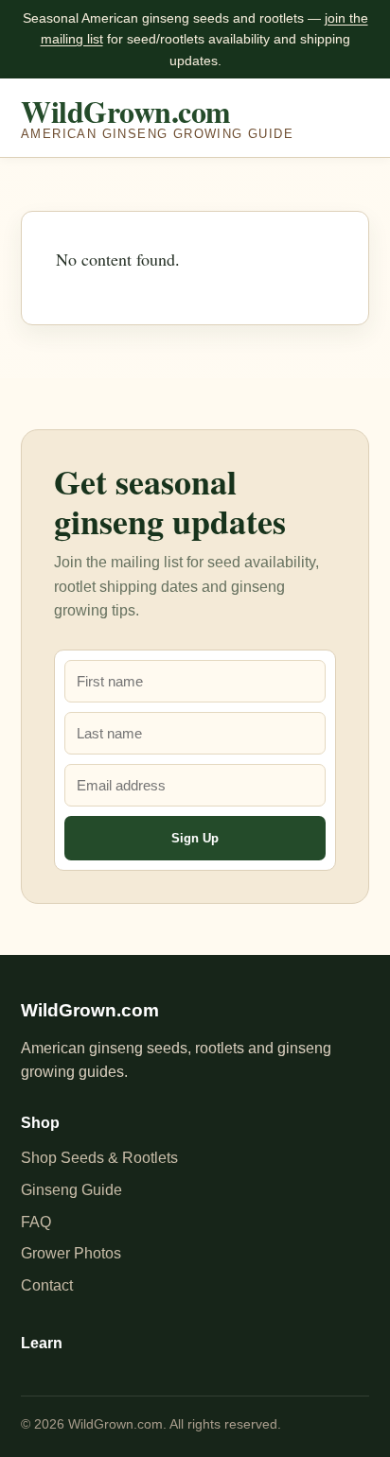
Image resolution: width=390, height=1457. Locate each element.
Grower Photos (71, 1253)
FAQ (36, 1222)
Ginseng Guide (71, 1190)
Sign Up (195, 838)
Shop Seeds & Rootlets (99, 1158)
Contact (47, 1285)
